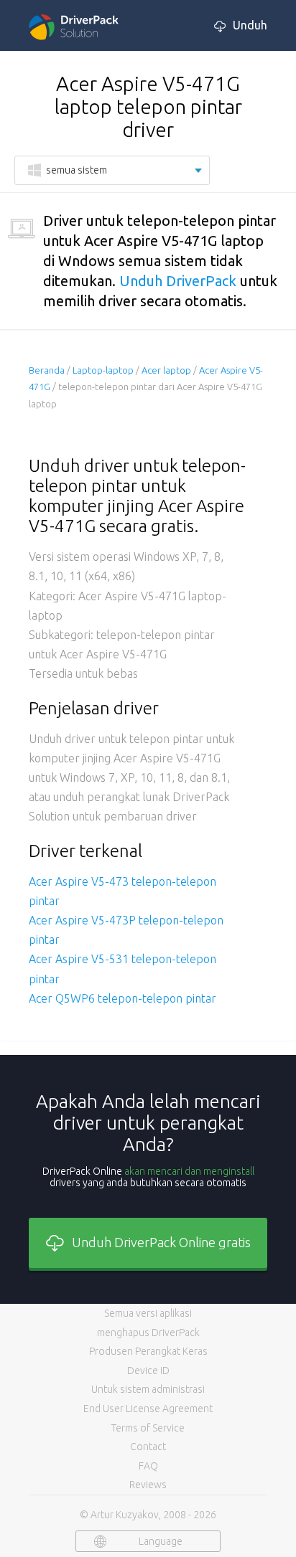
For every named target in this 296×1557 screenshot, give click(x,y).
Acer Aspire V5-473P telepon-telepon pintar (126, 930)
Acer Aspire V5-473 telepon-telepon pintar (122, 891)
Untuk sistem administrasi (148, 1389)
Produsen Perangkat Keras (148, 1351)
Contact (148, 1446)
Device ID (148, 1370)
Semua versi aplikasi (148, 1313)
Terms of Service (148, 1428)
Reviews (148, 1484)
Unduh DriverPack (177, 281)
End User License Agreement (148, 1408)
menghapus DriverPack (148, 1332)
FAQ (148, 1466)
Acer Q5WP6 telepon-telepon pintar (122, 998)
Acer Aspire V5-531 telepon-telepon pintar (122, 968)
